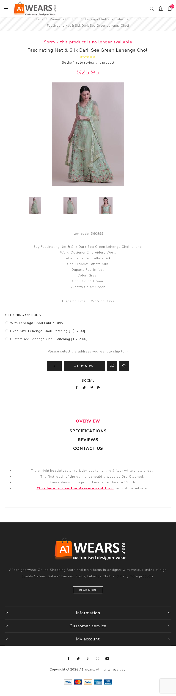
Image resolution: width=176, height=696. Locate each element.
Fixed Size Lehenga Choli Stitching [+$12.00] (47, 331)
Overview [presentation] (88, 421)
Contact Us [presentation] (88, 448)
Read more (88, 590)
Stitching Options (23, 315)
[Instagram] (97, 658)
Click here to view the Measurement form (75, 488)
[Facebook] (68, 658)
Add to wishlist (124, 366)
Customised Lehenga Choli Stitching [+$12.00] (48, 339)
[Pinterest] (88, 658)
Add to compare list (112, 366)
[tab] (88, 421)
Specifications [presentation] (88, 431)
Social (88, 380)
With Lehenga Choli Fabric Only (36, 323)
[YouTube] (107, 658)
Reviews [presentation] (88, 439)
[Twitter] (78, 658)
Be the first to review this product (88, 63)
